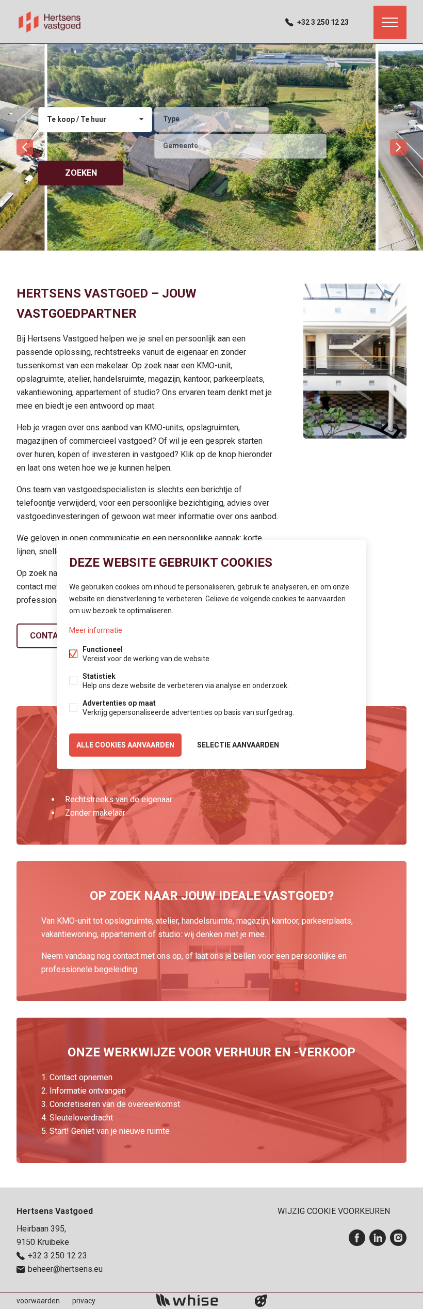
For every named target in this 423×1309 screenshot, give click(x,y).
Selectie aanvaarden (238, 745)
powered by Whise (199, 1300)
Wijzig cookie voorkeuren (334, 1211)
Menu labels (389, 22)
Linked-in (377, 1237)
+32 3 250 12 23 (323, 22)
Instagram (398, 1237)
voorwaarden (38, 1301)
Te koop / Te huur (76, 119)
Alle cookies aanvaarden (125, 745)
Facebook (357, 1237)
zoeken (81, 173)
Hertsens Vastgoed (55, 1211)
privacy (83, 1301)
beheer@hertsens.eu (65, 1269)
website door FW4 (261, 1300)
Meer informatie (95, 630)
